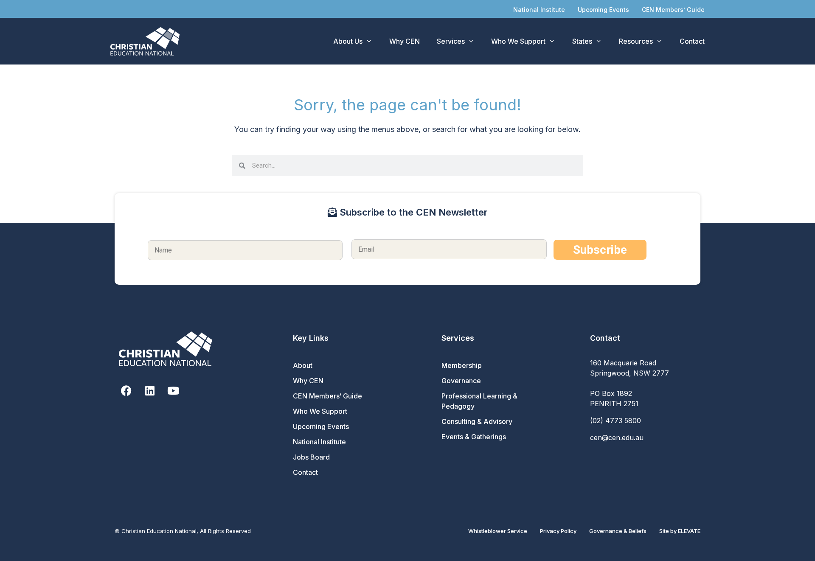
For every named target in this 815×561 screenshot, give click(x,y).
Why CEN (404, 41)
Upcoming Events (603, 9)
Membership (461, 365)
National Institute (539, 9)
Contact (692, 41)
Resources (636, 41)
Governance (461, 380)
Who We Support (518, 41)
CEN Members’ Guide (673, 9)
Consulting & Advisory (476, 421)
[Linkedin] (149, 390)
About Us (348, 41)
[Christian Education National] (147, 41)
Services (451, 41)
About (302, 365)
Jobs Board (311, 457)
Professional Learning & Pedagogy (479, 401)
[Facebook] (126, 390)
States (582, 41)
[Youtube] (173, 390)
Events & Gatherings (473, 436)
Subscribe (600, 250)
